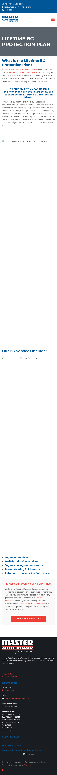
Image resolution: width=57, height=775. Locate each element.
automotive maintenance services (23, 72)
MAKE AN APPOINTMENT (30, 618)
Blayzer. (27, 765)
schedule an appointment (33, 603)
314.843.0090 (9, 10)
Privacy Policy (7, 674)
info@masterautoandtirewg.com (17, 698)
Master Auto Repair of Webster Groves (21, 69)
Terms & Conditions (10, 676)
